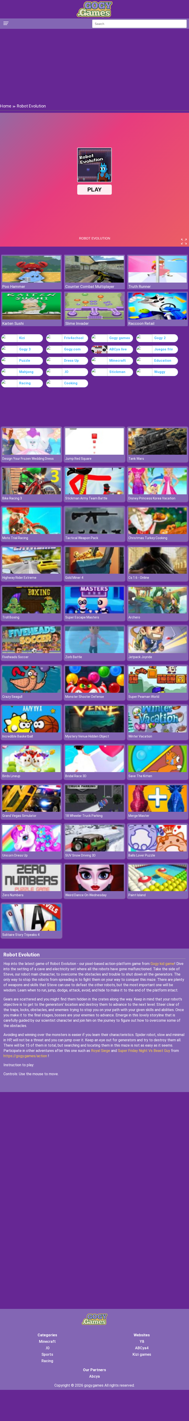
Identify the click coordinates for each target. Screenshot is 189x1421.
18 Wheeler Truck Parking (84, 816)
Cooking (70, 383)
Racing (25, 383)
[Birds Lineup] (31, 771)
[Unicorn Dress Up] (31, 850)
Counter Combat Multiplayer (89, 286)
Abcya (94, 1376)
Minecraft (117, 360)
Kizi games (142, 1354)
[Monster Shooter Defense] (94, 691)
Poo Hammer (13, 286)
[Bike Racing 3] (31, 493)
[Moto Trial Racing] (31, 533)
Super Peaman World (143, 697)
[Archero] (157, 612)
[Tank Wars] (157, 453)
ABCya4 (141, 1348)
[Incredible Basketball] (31, 731)
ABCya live (118, 349)
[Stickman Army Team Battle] (94, 493)
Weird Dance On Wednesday (85, 895)
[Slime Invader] (94, 318)
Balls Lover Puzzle (141, 855)
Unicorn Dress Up (15, 855)
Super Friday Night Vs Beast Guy (144, 1050)
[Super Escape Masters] (94, 612)
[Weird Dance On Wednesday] (94, 890)
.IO (66, 372)
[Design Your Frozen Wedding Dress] (31, 453)
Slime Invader (77, 323)
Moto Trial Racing (15, 538)
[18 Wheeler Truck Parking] (94, 810)
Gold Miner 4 (74, 577)
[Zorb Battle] (94, 652)
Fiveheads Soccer (15, 657)
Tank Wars (136, 458)
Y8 (142, 1341)
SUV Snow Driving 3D (80, 855)
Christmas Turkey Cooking (147, 538)
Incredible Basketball (17, 736)
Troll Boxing (10, 617)
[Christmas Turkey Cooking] (157, 533)
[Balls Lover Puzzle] (157, 850)
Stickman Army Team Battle (86, 498)
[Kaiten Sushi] (31, 318)
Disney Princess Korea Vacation (151, 498)
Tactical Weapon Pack (81, 538)
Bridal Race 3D (75, 776)
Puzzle (24, 360)
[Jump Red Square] (94, 453)
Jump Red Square (78, 458)
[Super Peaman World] (157, 691)
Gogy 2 (160, 338)
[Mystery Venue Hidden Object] (94, 731)
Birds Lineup (11, 776)
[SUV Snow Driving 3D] (94, 850)
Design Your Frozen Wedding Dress (28, 458)
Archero (134, 617)
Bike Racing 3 (12, 498)
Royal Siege (100, 1050)
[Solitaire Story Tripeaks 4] (31, 929)
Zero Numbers (13, 895)
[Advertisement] (94, 65)
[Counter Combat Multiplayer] (94, 281)
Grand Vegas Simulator (19, 816)
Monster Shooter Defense (84, 697)
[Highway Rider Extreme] (31, 572)
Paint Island (137, 895)
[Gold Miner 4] (94, 572)
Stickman (117, 372)
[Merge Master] (157, 810)
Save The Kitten (140, 776)
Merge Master (138, 816)
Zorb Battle (73, 657)
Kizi (22, 338)
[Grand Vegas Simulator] (31, 810)
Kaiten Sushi (13, 323)
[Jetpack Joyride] (157, 652)
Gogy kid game (162, 963)
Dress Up (71, 360)
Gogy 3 (25, 349)
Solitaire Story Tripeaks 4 (20, 935)
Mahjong (26, 372)
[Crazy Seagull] (31, 691)
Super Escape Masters (82, 617)
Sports (47, 1354)
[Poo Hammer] (31, 281)
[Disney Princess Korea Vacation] (157, 493)
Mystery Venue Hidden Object (87, 736)
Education (162, 360)
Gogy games (119, 338)
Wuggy (159, 372)
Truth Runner (139, 286)
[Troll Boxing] (31, 612)
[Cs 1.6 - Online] (157, 572)
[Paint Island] (157, 890)
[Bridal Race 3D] (94, 771)
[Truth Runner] (157, 281)
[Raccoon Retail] (157, 318)
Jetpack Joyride (140, 657)
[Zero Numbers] (31, 890)
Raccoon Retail (141, 323)
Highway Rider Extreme (19, 577)
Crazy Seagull (12, 697)
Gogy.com (72, 349)
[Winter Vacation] (157, 731)
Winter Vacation (140, 736)
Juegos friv (163, 349)
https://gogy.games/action (25, 1056)
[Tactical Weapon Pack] (94, 533)
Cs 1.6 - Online (138, 577)
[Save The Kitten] (157, 771)
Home (5, 106)
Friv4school (73, 338)
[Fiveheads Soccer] (31, 652)
